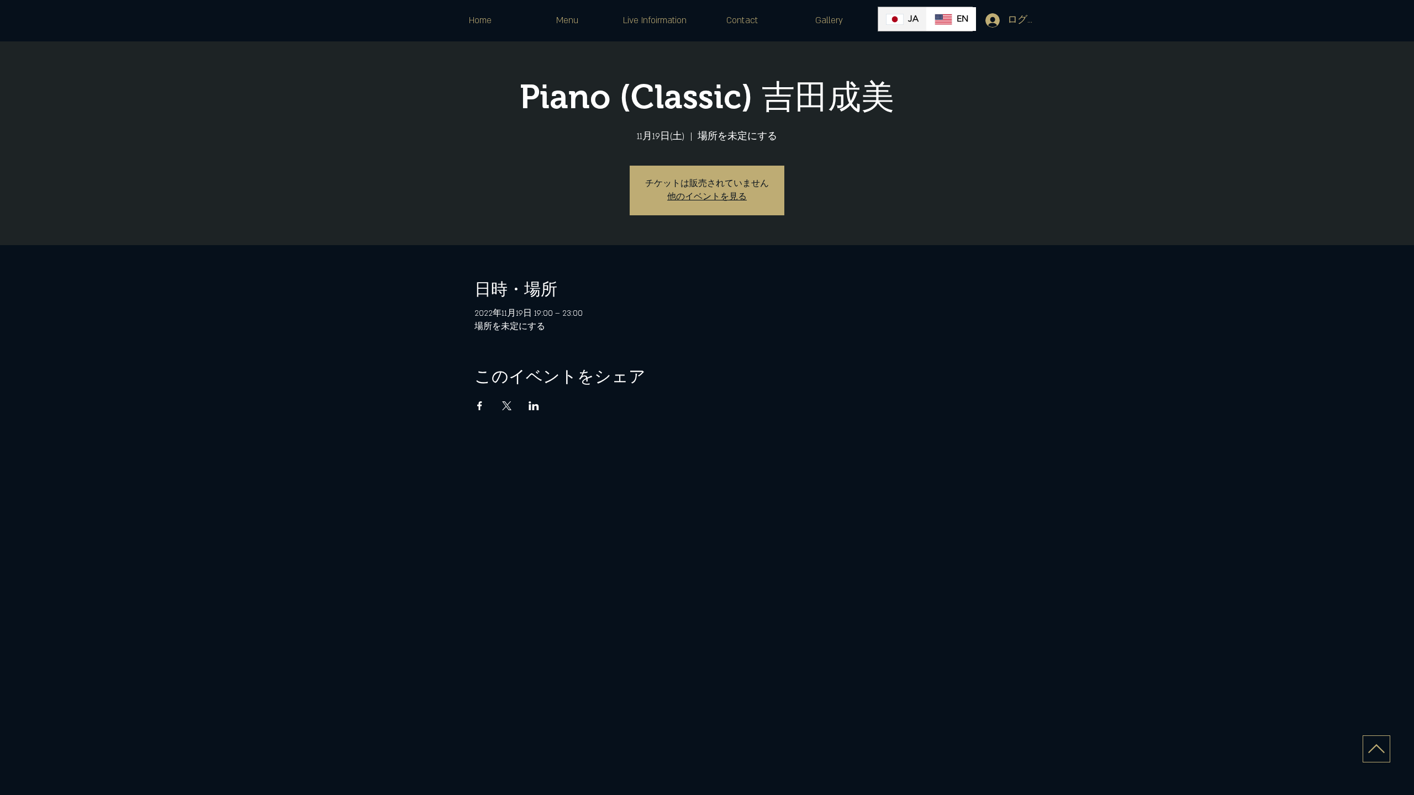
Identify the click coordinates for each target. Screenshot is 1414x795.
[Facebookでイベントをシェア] (479, 405)
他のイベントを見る (707, 197)
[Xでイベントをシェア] (507, 405)
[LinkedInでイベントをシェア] (534, 405)
